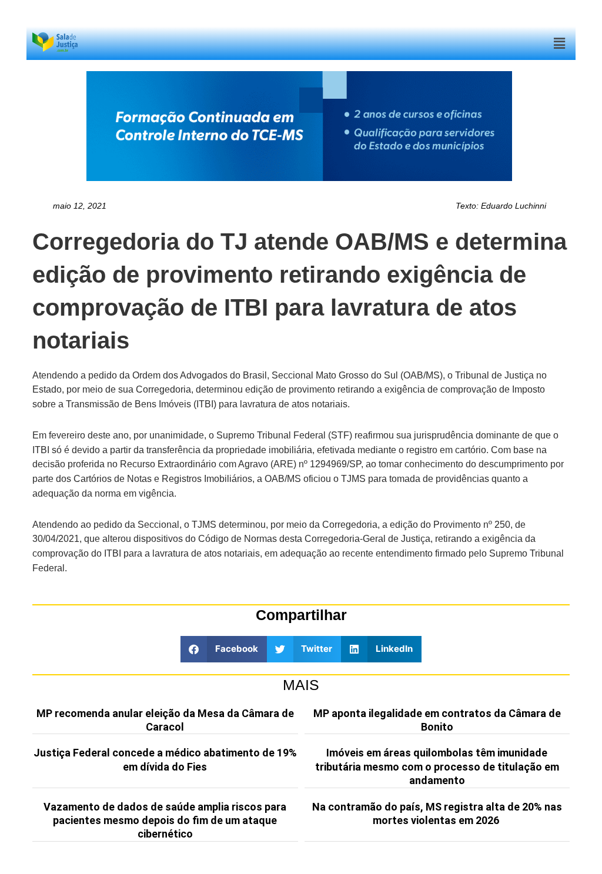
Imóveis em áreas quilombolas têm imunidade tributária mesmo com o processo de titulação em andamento (437, 766)
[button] (560, 43)
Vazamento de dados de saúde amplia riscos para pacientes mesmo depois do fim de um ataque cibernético (165, 820)
